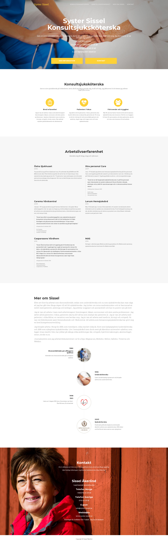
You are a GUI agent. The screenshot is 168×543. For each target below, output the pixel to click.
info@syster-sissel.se (87, 52)
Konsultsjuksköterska (79, 4)
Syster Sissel (41, 4)
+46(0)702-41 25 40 (89, 45)
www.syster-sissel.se (84, 516)
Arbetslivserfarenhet (101, 4)
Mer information (67, 61)
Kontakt (130, 4)
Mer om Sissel (119, 4)
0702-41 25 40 (90, 48)
